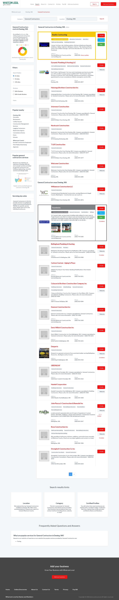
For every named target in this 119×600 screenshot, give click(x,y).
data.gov (23, 34)
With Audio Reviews (21, 94)
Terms (56, 589)
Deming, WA (29, 12)
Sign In (95, 4)
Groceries (16, 117)
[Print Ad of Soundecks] (56, 227)
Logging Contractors (19, 128)
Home (32, 4)
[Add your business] (59, 575)
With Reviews (19, 91)
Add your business (73, 4)
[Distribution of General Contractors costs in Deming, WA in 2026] (22, 50)
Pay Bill (64, 4)
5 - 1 (99, 415)
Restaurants (16, 119)
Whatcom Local (16, 12)
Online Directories (20, 589)
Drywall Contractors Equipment (22, 142)
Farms (14, 135)
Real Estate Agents (18, 130)
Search (37, 4)
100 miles (17, 82)
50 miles (17, 79)
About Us (43, 4)
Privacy (65, 589)
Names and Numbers (26, 597)
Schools (15, 137)
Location (62, 19)
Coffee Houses (17, 121)
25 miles (17, 76)
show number (85, 55)
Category (20, 19)
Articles (58, 4)
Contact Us (51, 4)
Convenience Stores (19, 133)
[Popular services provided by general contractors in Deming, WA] (22, 178)
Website (102, 40)
